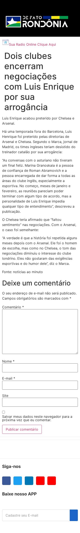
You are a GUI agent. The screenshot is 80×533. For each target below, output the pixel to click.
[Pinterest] (51, 480)
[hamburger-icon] (67, 7)
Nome (8, 361)
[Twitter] (17, 480)
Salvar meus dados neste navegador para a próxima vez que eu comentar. (37, 418)
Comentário (13, 307)
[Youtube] (40, 480)
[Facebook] (6, 480)
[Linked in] (29, 480)
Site (5, 395)
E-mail (8, 378)
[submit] (74, 515)
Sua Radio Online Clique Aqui (32, 44)
